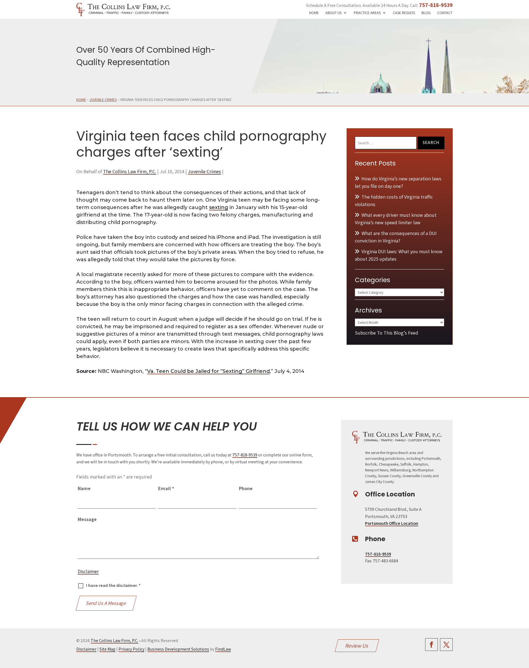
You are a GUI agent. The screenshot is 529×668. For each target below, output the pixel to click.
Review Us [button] (356, 645)
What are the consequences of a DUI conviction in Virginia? (396, 237)
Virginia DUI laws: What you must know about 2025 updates (398, 255)
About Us (333, 13)
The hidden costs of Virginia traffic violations (394, 200)
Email (166, 488)
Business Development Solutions (178, 649)
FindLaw (223, 649)
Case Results (404, 13)
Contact (444, 13)
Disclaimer (88, 571)
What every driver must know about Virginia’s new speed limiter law (395, 219)
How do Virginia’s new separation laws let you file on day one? (398, 182)
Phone (246, 488)
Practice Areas (367, 13)
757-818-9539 (436, 5)
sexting (218, 207)
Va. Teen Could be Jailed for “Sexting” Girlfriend (208, 371)
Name (84, 488)
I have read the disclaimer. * (113, 585)
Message (87, 519)
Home (314, 13)
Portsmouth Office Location (391, 523)
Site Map (107, 649)
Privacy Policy (131, 649)
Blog (426, 13)
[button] (523, 628)
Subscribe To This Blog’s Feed (386, 333)
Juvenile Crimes (204, 171)
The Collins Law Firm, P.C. (129, 171)
